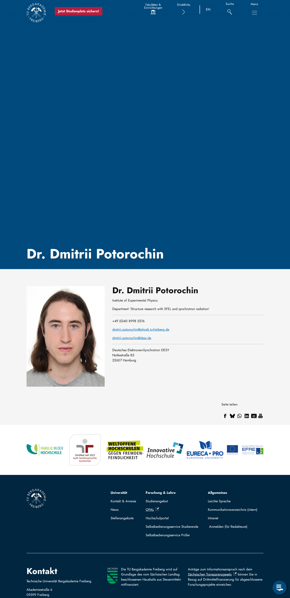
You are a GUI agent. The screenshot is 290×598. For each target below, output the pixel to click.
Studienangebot (157, 501)
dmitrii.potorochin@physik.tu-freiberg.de (140, 329)
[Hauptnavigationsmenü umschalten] (254, 13)
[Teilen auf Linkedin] (246, 416)
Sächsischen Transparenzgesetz (210, 574)
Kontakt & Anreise (123, 501)
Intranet (213, 518)
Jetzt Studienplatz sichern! (78, 11)
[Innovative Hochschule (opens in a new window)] (165, 450)
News (114, 509)
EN (208, 9)
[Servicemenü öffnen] (280, 588)
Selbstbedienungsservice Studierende (172, 526)
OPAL (150, 509)
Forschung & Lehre (161, 492)
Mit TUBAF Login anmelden (234, 526)
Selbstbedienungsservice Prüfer (168, 535)
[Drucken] (260, 416)
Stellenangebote (122, 518)
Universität (119, 492)
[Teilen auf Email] (254, 416)
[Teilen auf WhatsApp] (239, 416)
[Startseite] (36, 12)
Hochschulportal (157, 518)
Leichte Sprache (219, 501)
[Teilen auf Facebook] (225, 416)
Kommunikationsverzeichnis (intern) (232, 509)
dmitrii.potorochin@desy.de (131, 337)
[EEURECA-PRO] (205, 450)
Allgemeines (217, 492)
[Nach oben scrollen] (280, 570)
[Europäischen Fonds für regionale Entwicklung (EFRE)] (245, 450)
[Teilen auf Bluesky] (232, 416)
